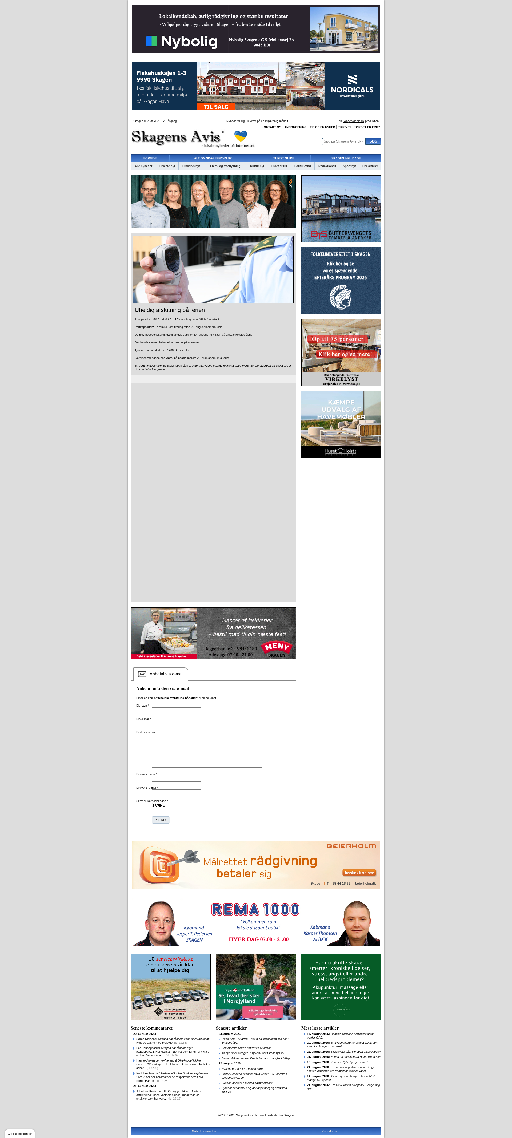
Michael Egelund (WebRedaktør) (198, 319)
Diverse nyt (167, 166)
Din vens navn (146, 774)
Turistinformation (204, 1131)
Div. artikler (370, 166)
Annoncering (295, 127)
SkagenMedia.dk (353, 121)
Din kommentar (146, 732)
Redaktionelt (327, 166)
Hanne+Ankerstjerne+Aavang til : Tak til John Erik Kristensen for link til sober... (173, 1064)
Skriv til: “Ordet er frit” (359, 127)
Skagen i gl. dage (346, 158)
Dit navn (142, 705)
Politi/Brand (302, 166)
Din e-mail (143, 718)
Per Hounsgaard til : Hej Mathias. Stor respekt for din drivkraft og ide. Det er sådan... (172, 1051)
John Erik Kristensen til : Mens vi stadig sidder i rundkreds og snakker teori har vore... (168, 1095)
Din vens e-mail (147, 787)
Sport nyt (349, 166)
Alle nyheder (143, 166)
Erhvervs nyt (191, 166)
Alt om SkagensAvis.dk (213, 158)
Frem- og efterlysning (225, 166)
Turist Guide (283, 158)
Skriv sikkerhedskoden (152, 801)
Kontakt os (271, 127)
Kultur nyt (257, 166)
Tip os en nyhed (322, 127)
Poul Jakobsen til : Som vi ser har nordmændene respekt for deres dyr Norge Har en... (172, 1077)
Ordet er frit (279, 166)
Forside (150, 158)
